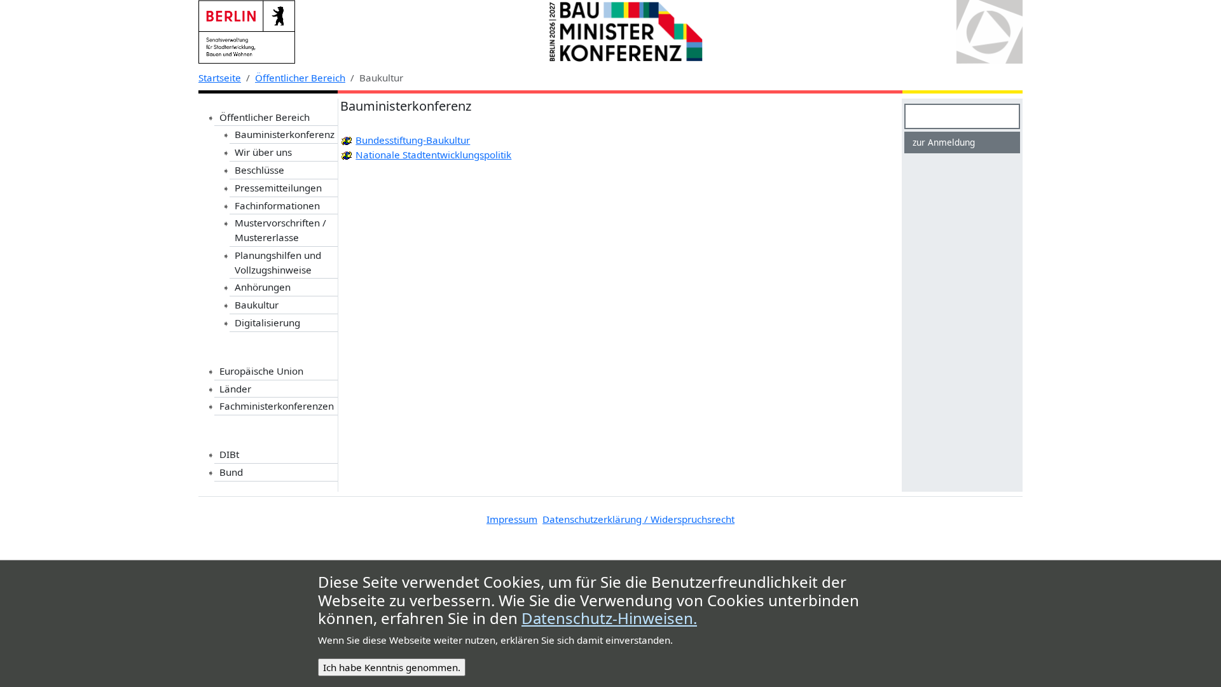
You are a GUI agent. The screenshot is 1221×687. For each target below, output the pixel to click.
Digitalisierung (267, 322)
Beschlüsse (259, 169)
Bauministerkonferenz (285, 134)
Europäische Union (261, 370)
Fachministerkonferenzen (276, 405)
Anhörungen (263, 287)
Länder (235, 388)
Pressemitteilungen (278, 187)
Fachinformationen (277, 205)
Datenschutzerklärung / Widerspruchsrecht (638, 519)
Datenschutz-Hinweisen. (609, 618)
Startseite (219, 77)
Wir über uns (263, 152)
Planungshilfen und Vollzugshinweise (278, 262)
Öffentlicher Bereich (300, 77)
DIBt (229, 454)
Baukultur (257, 304)
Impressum (511, 519)
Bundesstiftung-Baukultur (412, 140)
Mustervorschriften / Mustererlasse (280, 230)
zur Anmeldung (944, 142)
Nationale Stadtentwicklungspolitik (433, 154)
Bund (231, 472)
